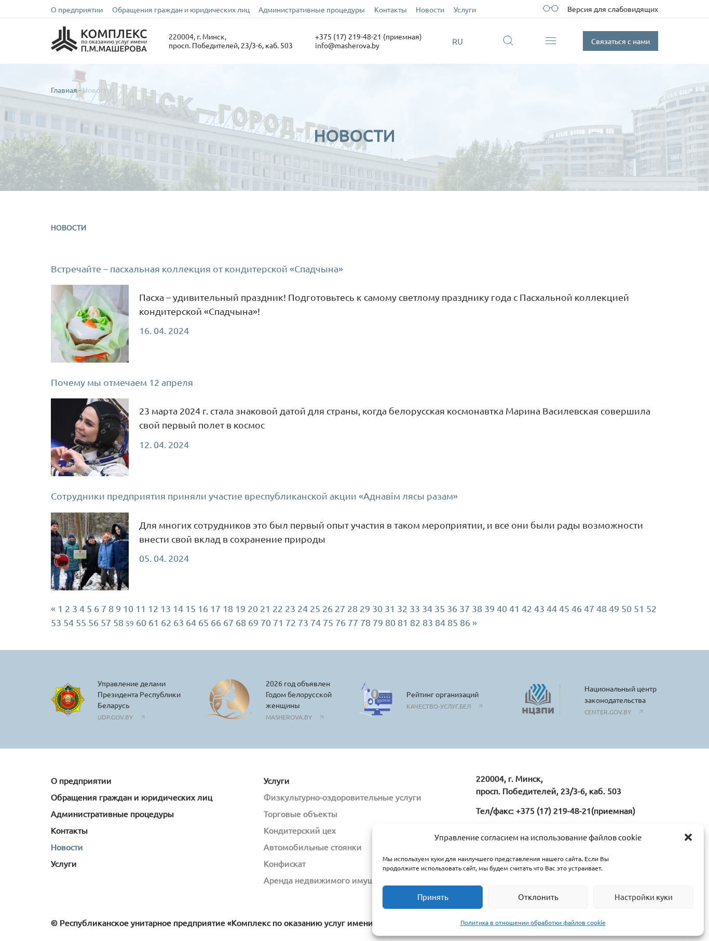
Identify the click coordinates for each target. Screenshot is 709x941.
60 (141, 622)
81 (403, 622)
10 (128, 608)
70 (266, 622)
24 (302, 608)
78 (365, 622)
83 (427, 622)
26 (327, 608)
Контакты (390, 9)
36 (452, 608)
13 (165, 608)
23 (290, 608)
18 (228, 608)
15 (190, 608)
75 (328, 622)
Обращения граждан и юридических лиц (181, 9)
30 (377, 608)
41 (514, 608)
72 (290, 622)
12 (153, 608)
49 (614, 608)
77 (353, 622)
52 (651, 608)
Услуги (465, 9)
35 (439, 608)
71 (278, 622)
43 (539, 608)
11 (140, 608)
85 (452, 622)
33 (415, 608)
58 (118, 622)
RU (457, 41)
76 (340, 622)
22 (277, 608)
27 (340, 608)
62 (166, 622)
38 (477, 608)
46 (576, 608)
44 (552, 608)
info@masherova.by (347, 45)
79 (378, 622)
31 (390, 608)
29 (365, 608)
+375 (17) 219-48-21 (553, 810)
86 (465, 622)
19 (240, 608)
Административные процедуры (311, 9)
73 (303, 622)
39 (489, 608)
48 (601, 608)
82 (415, 622)
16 (203, 608)
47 (589, 608)
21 (265, 608)
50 (626, 608)
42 (527, 608)
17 (215, 608)
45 (564, 608)
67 (228, 622)
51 (639, 608)
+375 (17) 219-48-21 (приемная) (368, 36)
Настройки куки (644, 897)
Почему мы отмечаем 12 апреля (122, 382)
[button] (688, 837)
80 (390, 622)
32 (402, 608)
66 (216, 622)
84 (440, 622)
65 (203, 622)
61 (153, 622)
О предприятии (77, 9)
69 (253, 622)
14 (178, 608)
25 (315, 608)
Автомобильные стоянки (313, 846)
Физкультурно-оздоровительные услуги (342, 797)
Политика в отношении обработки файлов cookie (533, 922)
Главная (64, 89)
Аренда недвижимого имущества (329, 880)
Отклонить (538, 897)
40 (502, 608)
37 (464, 608)
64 (191, 622)
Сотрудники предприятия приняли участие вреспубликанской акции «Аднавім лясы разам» (254, 495)
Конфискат (285, 863)
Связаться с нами (620, 41)
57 (106, 622)
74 (315, 622)
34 (427, 608)
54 (68, 622)
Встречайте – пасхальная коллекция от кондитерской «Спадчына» (197, 268)
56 (93, 622)
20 (253, 608)
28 (352, 608)
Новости (430, 9)
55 (81, 622)
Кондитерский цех (300, 830)
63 (178, 622)
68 (241, 622)
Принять (432, 897)
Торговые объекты (300, 813)
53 (56, 622)
